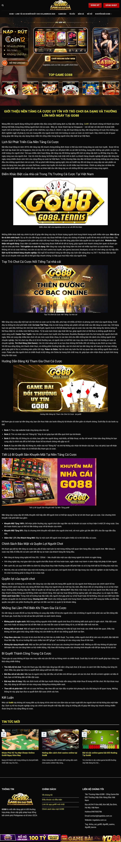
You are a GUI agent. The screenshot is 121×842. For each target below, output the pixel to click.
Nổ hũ (89, 14)
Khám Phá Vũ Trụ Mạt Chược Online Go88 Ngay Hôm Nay (18, 754)
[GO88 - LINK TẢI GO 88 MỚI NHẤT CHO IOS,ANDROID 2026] (60, 5)
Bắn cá (81, 14)
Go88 (86, 124)
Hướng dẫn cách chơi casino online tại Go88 (59, 754)
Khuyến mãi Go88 (102, 14)
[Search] (3, 5)
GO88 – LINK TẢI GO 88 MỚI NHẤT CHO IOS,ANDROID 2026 (32, 14)
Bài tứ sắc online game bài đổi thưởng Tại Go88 (99, 754)
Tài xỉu (72, 14)
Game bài (62, 14)
